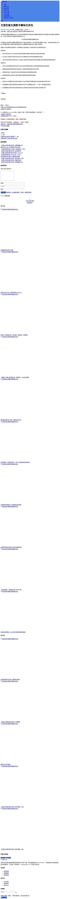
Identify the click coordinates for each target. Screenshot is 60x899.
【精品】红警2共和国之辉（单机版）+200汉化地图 (15, 377)
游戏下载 (6, 6)
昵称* (2, 183)
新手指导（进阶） (9, 17)
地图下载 (6, 8)
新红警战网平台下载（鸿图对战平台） (11, 420)
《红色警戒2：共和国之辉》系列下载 (11, 589)
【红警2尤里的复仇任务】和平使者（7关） (12, 158)
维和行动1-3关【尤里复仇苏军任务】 (11, 147)
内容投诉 (15, 122)
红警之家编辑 (4, 129)
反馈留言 (6, 883)
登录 (3, 109)
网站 (2, 189)
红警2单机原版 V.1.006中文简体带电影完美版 (13, 632)
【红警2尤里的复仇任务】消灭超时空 (11, 151)
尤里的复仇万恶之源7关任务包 (9, 138)
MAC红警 (6, 14)
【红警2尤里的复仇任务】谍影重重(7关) (12, 145)
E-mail (2, 186)
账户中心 (6, 885)
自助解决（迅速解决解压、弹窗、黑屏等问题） (19, 192)
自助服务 (6, 873)
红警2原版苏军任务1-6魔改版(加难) (10, 156)
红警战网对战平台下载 (7, 250)
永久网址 (6, 881)
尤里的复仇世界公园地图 (7, 136)
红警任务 (8, 114)
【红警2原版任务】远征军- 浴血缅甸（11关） (13, 149)
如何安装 (6, 875)
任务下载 (6, 10)
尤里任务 (17, 29)
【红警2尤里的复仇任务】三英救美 (10, 722)
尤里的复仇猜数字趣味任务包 (15, 124)
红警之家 (9, 31)
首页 (5, 4)
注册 (7, 109)
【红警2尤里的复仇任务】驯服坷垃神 (11, 160)
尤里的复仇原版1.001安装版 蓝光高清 (11, 504)
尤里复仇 (3, 114)
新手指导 (3, 857)
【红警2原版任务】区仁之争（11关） (11, 154)
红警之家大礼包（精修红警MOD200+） (11, 292)
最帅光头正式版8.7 (6, 764)
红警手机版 (7, 16)
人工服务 (8, 857)
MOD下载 (6, 12)
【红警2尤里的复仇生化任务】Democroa (12, 152)
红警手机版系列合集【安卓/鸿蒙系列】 (11, 547)
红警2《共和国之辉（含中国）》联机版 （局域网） (14, 335)
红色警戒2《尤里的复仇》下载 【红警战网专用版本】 (15, 462)
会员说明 (6, 871)
